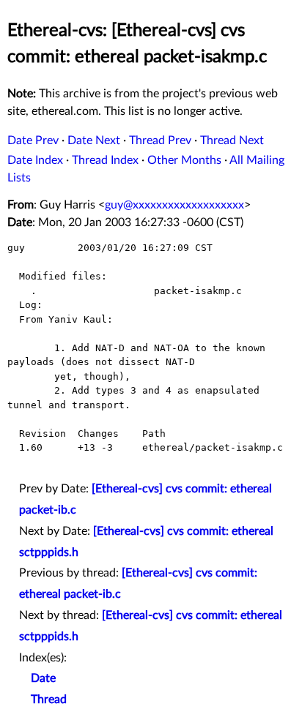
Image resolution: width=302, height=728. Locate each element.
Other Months (184, 160)
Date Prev (33, 140)
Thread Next (232, 140)
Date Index (35, 160)
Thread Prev (160, 140)
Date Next (93, 140)
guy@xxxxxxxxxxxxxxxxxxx (174, 205)
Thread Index (105, 160)
